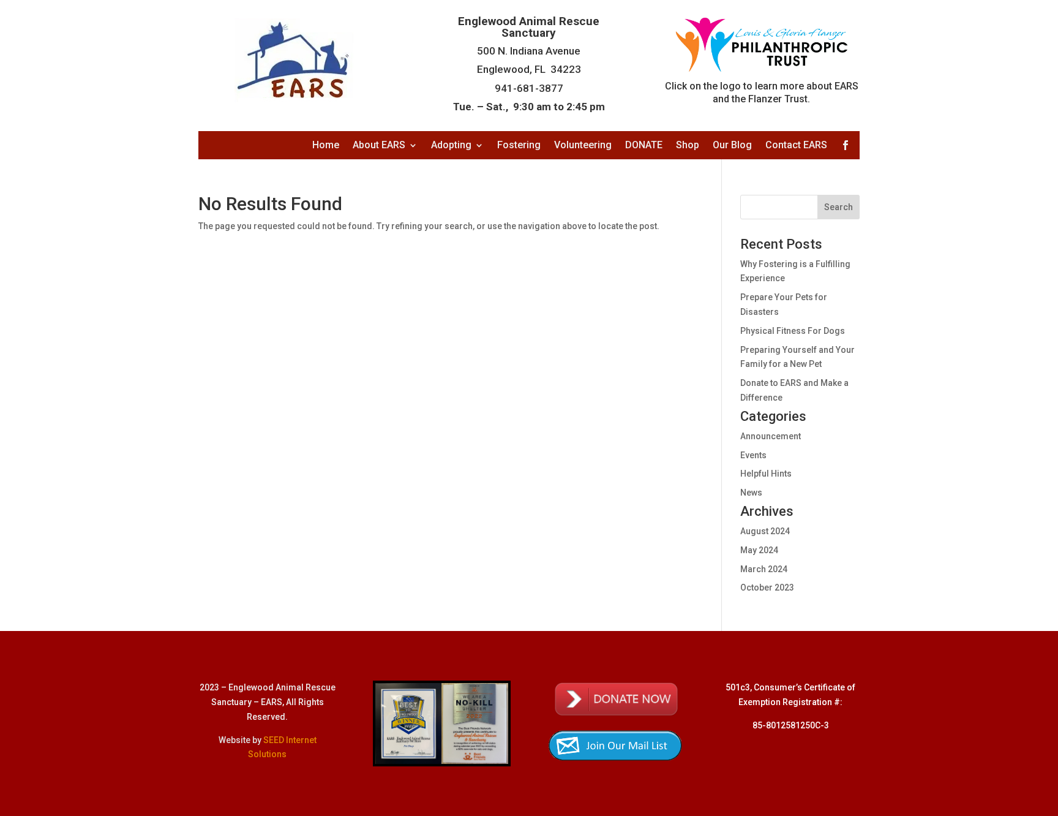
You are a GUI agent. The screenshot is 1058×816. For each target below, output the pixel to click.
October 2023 (767, 587)
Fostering (519, 146)
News (751, 492)
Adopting (451, 146)
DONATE (643, 146)
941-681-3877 (529, 88)
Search (838, 207)
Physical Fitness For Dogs (792, 331)
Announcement (770, 436)
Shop (687, 146)
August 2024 (765, 531)
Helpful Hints (766, 473)
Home (325, 146)
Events (753, 455)
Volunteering (583, 146)
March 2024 (763, 569)
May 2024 (759, 550)
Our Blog (732, 146)
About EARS (379, 146)
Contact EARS (796, 146)
